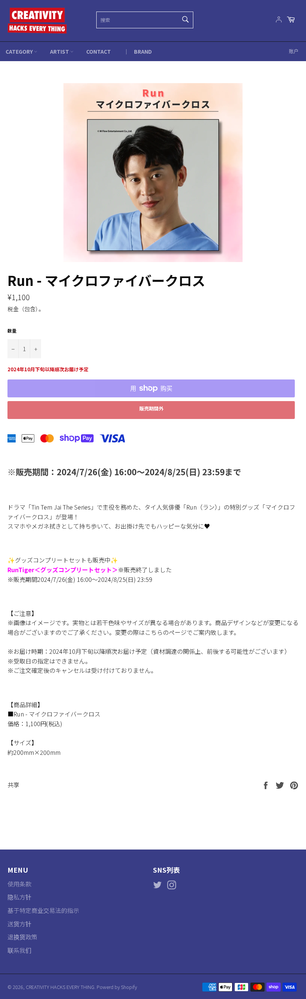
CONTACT (98, 51)
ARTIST (60, 51)
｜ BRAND (138, 51)
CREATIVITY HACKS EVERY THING (60, 986)
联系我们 (19, 950)
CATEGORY (20, 51)
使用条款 (19, 883)
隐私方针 (19, 896)
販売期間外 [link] (151, 408)
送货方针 (19, 923)
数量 (11, 330)
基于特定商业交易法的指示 (43, 910)
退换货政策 (22, 936)
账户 (294, 50)
